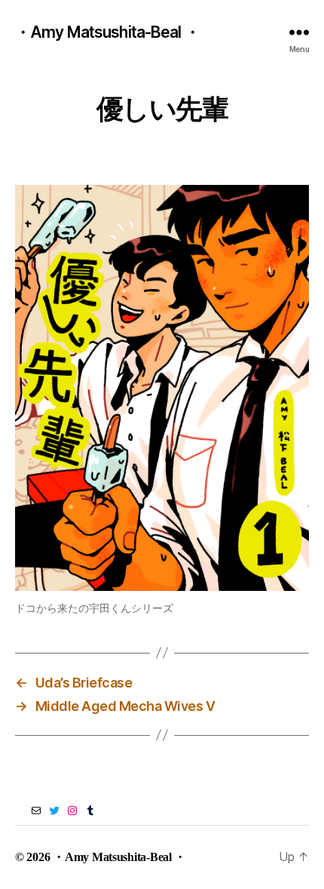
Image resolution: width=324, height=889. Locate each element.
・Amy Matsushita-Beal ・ (107, 32)
